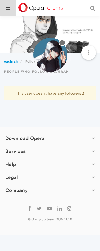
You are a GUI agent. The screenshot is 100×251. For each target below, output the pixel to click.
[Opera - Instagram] (69, 208)
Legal (11, 177)
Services (15, 151)
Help (10, 164)
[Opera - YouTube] (49, 208)
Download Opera (25, 138)
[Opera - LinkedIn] (60, 208)
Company (16, 190)
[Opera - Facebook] (30, 208)
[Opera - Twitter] (39, 208)
